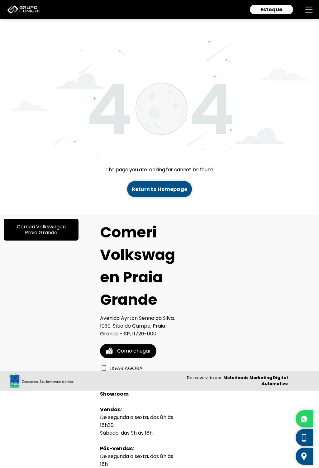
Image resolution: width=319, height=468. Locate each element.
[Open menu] (309, 9)
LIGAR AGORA (126, 368)
